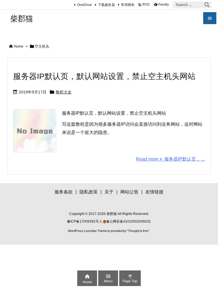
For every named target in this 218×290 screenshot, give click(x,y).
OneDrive (84, 5)
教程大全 (64, 92)
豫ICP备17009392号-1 (85, 221)
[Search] (207, 4)
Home (18, 46)
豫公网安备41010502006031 (128, 221)
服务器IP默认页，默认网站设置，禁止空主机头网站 (104, 76)
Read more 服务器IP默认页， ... (170, 159)
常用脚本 (128, 5)
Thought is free (138, 231)
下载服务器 (106, 5)
